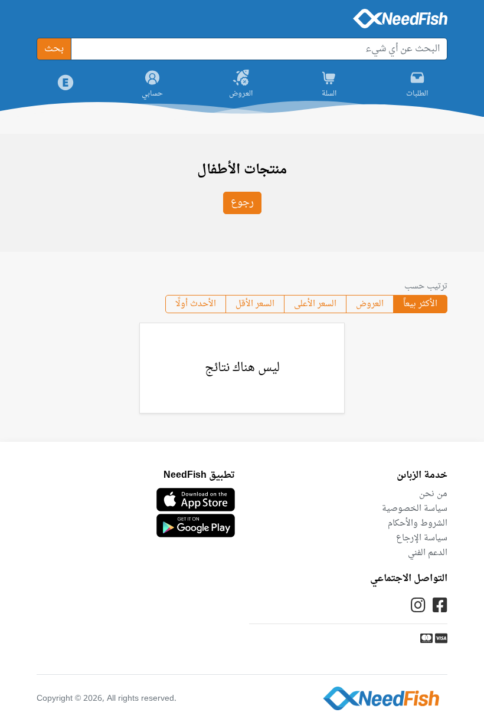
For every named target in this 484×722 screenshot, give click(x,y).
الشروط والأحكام (417, 523)
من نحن (433, 494)
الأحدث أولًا (195, 304)
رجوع (242, 203)
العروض (370, 304)
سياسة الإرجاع (421, 538)
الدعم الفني (427, 553)
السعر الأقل (255, 304)
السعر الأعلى (315, 304)
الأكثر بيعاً (420, 304)
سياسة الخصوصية (414, 509)
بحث (54, 49)
